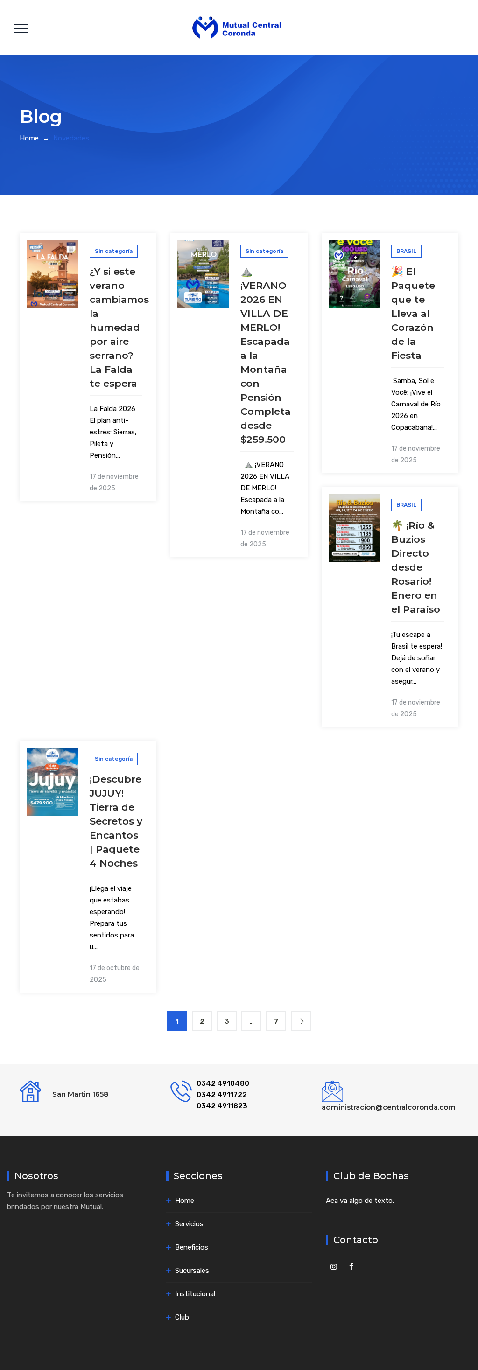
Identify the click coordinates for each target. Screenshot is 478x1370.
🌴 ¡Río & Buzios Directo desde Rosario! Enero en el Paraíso (415, 567)
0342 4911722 (222, 1094)
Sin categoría (114, 251)
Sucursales (192, 1270)
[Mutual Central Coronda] (237, 27)
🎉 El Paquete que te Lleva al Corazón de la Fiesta (413, 313)
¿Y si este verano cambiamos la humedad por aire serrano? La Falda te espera (119, 327)
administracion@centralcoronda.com (389, 1107)
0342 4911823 (222, 1106)
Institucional (195, 1294)
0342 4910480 (223, 1083)
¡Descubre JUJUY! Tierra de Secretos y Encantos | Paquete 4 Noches (116, 821)
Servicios (189, 1224)
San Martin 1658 (80, 1094)
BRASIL (406, 251)
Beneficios (191, 1247)
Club (182, 1317)
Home (29, 138)
